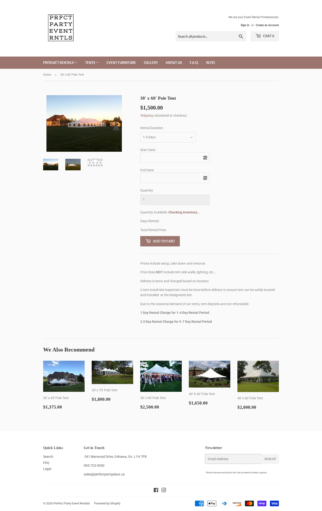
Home (47, 74)
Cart (268, 36)
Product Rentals (58, 63)
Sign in (245, 25)
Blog (210, 63)
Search (48, 456)
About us (174, 63)
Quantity (146, 190)
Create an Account (267, 25)
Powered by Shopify (107, 503)
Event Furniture (121, 63)
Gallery (151, 63)
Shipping (146, 115)
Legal (47, 469)
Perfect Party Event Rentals (72, 503)
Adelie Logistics (259, 472)
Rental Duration (151, 128)
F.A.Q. (194, 63)
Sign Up (270, 459)
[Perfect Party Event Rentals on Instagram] (163, 491)
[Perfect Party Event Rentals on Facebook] (155, 491)
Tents (90, 63)
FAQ (46, 463)
